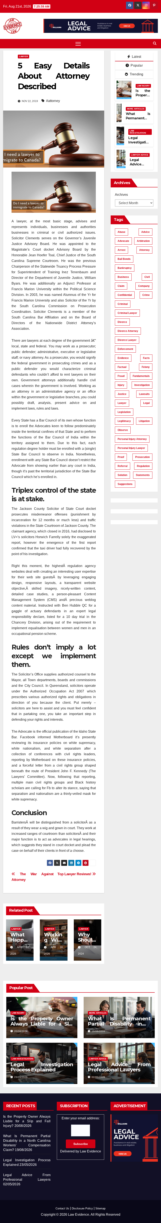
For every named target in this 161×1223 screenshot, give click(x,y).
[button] (154, 43)
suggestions (125, 484)
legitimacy (124, 421)
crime (146, 295)
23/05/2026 (21, 1077)
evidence (123, 358)
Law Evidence (90, 1151)
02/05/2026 (98, 1077)
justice (122, 394)
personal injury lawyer (131, 448)
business (123, 277)
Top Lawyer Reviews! (74, 874)
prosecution (142, 457)
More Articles (135, 109)
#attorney (53, 101)
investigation (142, 385)
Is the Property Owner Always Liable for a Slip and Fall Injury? (41, 1024)
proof (121, 457)
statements (143, 475)
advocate (123, 241)
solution (122, 475)
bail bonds (124, 259)
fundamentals (141, 376)
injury (121, 385)
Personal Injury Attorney (132, 439)
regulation (143, 466)
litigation (144, 421)
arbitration (143, 241)
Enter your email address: (80, 1134)
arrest (121, 250)
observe (123, 430)
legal (146, 403)
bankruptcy (125, 268)
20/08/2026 (21, 1031)
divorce (122, 322)
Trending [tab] (136, 74)
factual (122, 367)
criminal (123, 304)
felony (146, 367)
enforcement (125, 349)
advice (145, 232)
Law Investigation (138, 132)
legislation (124, 412)
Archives (121, 194)
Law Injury (143, 86)
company (144, 286)
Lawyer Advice (139, 155)
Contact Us (62, 1208)
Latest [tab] (136, 56)
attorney (144, 250)
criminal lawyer (127, 313)
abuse (121, 232)
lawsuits (144, 394)
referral (122, 466)
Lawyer (23, 56)
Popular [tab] (136, 65)
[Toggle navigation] (78, 43)
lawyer (122, 403)
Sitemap (100, 1208)
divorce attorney (128, 331)
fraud (121, 376)
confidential (125, 295)
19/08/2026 (98, 1031)
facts (146, 358)
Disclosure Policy (82, 1208)
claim (121, 286)
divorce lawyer (127, 340)
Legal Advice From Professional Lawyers (119, 1067)
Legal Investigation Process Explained (139, 144)
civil (147, 277)
